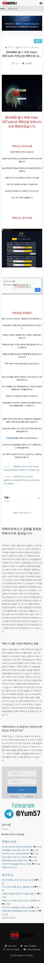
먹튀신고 (9, 396)
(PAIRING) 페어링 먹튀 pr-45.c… (15, 860)
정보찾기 (29, 797)
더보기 (9, 867)
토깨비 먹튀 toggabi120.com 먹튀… (17, 864)
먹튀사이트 (9, 842)
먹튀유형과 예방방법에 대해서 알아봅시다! (20, 911)
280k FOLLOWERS (13, 949)
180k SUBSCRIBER (33, 949)
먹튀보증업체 (11, 438)
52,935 (29, 63)
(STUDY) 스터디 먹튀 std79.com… (16, 853)
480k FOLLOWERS (30, 946)
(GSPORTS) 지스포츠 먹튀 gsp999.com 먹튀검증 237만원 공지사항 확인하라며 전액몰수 (21, 480)
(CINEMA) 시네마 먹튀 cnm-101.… (16, 850)
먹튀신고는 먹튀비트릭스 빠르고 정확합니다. (21, 900)
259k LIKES (12, 946)
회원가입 (15, 797)
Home (2, 8)
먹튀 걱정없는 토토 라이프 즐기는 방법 (19, 880)
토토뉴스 (8, 875)
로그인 (22, 790)
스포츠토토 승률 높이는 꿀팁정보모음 (18, 887)
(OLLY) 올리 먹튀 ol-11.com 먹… (15, 857)
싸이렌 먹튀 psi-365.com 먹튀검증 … (17, 847)
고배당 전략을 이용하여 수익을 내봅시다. (19, 894)
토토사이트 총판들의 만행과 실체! (16, 907)
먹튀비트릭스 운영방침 (14, 834)
